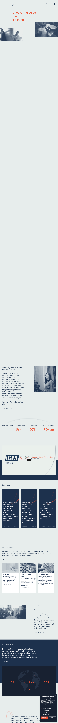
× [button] (55, 695)
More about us (6, 408)
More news (26, 535)
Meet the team (38, 627)
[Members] (50, 4)
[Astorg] (9, 4)
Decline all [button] (52, 717)
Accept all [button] (44, 717)
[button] (48, 720)
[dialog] (48, 708)
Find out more (6, 559)
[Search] (47, 4)
